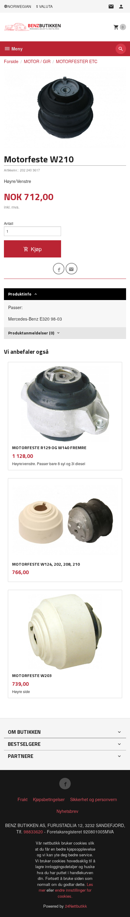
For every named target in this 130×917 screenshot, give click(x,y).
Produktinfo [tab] (19, 294)
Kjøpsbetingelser (49, 799)
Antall (8, 223)
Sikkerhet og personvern (93, 799)
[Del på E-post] (71, 269)
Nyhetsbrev (67, 811)
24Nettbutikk (76, 906)
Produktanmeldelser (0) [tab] (31, 333)
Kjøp (36, 249)
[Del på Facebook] (59, 269)
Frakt (23, 799)
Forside (11, 61)
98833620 (33, 832)
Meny (16, 49)
